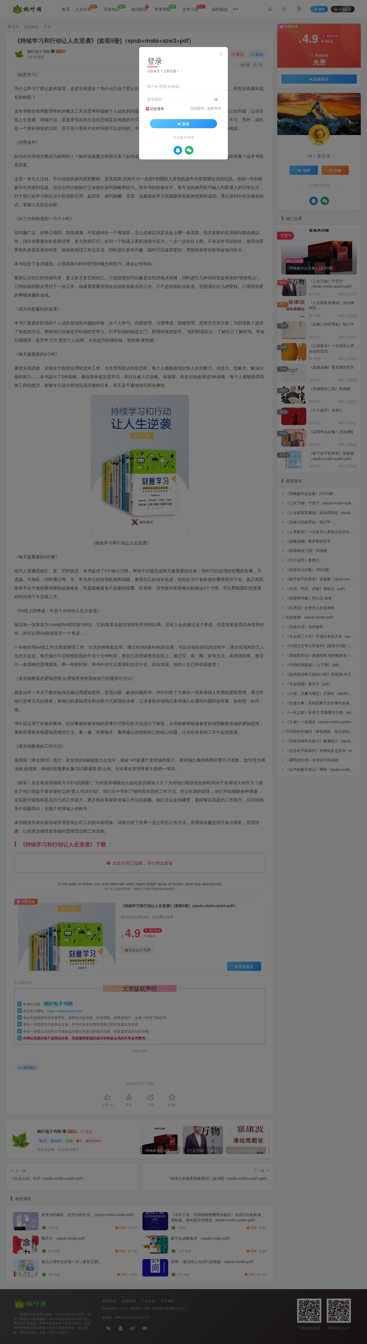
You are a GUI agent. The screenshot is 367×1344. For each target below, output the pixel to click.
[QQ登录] (178, 150)
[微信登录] (189, 150)
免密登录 (214, 108)
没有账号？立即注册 (161, 71)
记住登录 (157, 108)
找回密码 (197, 108)
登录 (185, 123)
